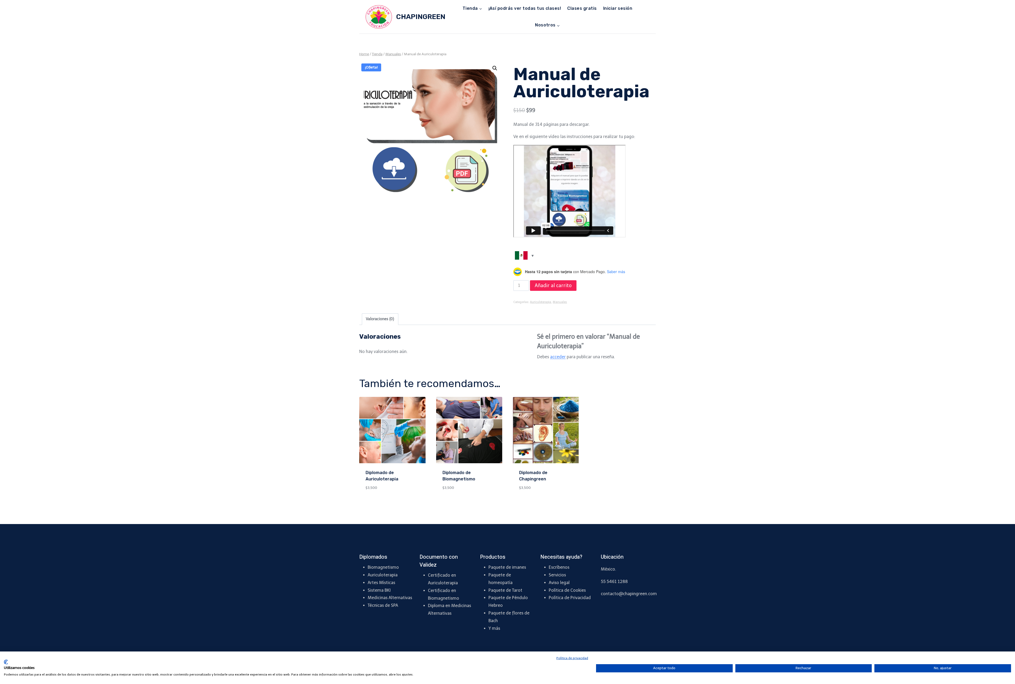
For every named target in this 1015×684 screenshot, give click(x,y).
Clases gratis (582, 8)
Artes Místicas (381, 582)
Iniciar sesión (618, 8)
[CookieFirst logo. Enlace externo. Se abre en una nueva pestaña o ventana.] (6, 662)
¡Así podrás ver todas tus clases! (524, 8)
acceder (558, 356)
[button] (495, 68)
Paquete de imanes (507, 567)
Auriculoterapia (540, 302)
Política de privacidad (572, 658)
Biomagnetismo (383, 567)
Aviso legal (559, 582)
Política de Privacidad (570, 597)
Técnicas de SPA (383, 605)
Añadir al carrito (553, 285)
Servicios (557, 574)
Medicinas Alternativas (390, 597)
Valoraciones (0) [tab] (380, 318)
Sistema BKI (379, 590)
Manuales (560, 302)
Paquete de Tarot (505, 590)
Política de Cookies (567, 590)
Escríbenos (559, 567)
